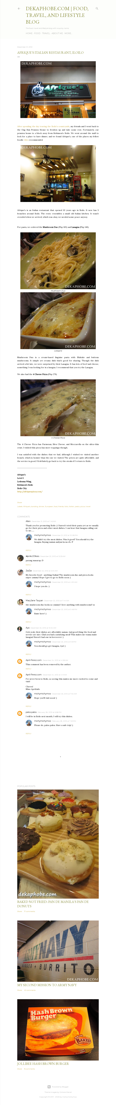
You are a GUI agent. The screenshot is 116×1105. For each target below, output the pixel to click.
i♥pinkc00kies (32, 556)
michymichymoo (42, 535)
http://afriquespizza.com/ (30, 491)
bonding (34, 506)
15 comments (29, 1069)
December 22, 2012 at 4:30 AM (64, 582)
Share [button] (19, 502)
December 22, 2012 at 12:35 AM (52, 556)
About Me (57, 33)
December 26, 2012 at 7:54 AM (64, 694)
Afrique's (26, 506)
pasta (77, 506)
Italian (71, 506)
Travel (46, 33)
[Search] (97, 8)
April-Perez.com (34, 660)
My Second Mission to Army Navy (47, 985)
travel (88, 506)
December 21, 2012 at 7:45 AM (44, 521)
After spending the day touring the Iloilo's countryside (43, 126)
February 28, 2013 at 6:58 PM (49, 712)
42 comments (30, 990)
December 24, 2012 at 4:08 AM (55, 660)
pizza (82, 506)
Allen (26, 140)
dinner (41, 506)
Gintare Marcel (66, 1092)
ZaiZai (29, 570)
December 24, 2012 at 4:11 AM (55, 675)
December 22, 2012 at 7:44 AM (56, 601)
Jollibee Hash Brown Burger (43, 1063)
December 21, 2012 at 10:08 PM (65, 535)
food (55, 506)
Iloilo (66, 506)
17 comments (29, 911)
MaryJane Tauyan (34, 600)
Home (29, 33)
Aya (27, 627)
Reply (28, 550)
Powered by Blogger (60, 1087)
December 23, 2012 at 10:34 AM (43, 628)
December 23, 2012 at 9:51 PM (64, 642)
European (49, 506)
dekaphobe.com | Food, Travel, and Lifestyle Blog (57, 15)
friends (61, 506)
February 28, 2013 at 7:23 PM (64, 721)
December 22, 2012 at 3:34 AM (45, 571)
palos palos (31, 712)
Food (37, 33)
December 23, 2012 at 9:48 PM (64, 609)
